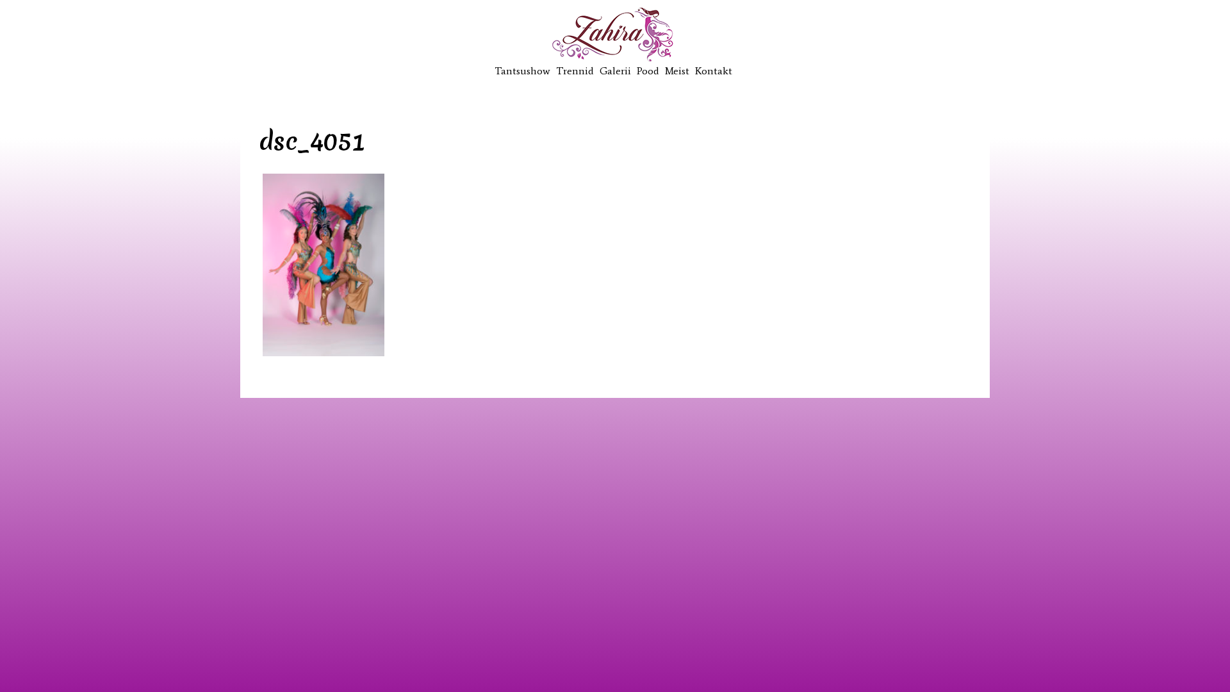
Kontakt (713, 71)
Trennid (575, 71)
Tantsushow (522, 71)
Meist (677, 71)
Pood (648, 71)
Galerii (615, 71)
